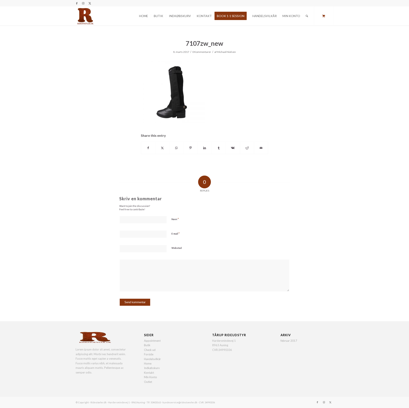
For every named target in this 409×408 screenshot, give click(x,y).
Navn (175, 219)
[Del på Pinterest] (190, 148)
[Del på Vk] (233, 148)
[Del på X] (162, 148)
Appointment (152, 340)
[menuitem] (143, 16)
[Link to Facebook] (77, 3)
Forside (148, 354)
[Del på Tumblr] (219, 148)
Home (147, 363)
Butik (147, 345)
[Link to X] (89, 3)
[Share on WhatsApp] (176, 148)
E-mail (175, 233)
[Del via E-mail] (261, 148)
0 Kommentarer (201, 51)
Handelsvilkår (152, 359)
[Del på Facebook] (148, 148)
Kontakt (149, 372)
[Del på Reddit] (247, 148)
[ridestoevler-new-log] (85, 16)
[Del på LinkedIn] (205, 148)
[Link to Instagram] (83, 3)
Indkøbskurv (152, 368)
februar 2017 (289, 340)
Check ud (150, 350)
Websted (176, 248)
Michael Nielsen (226, 51)
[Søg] (307, 16)
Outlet (148, 381)
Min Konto (150, 377)
